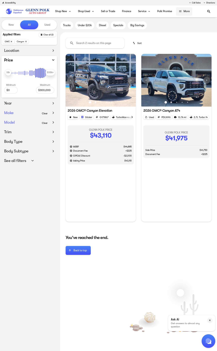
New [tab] (11, 24)
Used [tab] (47, 24)
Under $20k (85, 25)
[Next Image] (131, 80)
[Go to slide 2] (95, 102)
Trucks (67, 25)
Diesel (102, 25)
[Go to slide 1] (90, 102)
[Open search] (209, 11)
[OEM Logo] (14, 11)
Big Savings (137, 25)
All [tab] (29, 24)
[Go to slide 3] (101, 102)
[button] (71, 80)
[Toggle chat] (208, 341)
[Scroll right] (132, 117)
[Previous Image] (70, 80)
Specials (118, 25)
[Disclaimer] (71, 146)
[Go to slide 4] (106, 102)
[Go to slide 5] (112, 102)
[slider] (8, 72)
